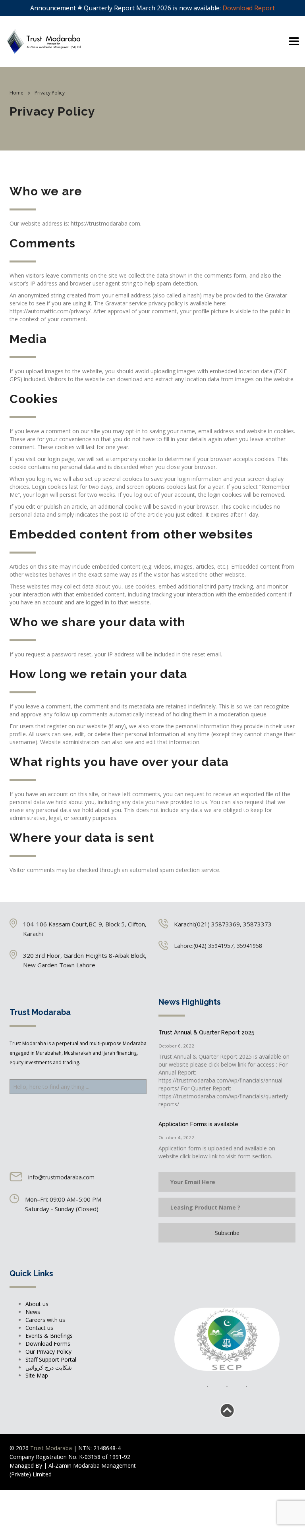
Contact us (39, 1327)
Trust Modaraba (51, 1448)
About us (36, 1304)
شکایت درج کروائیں (48, 1367)
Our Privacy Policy (48, 1351)
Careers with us (45, 1320)
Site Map (36, 1375)
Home (16, 92)
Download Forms (47, 1343)
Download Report (248, 8)
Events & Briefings (49, 1335)
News (32, 1312)
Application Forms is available (198, 1124)
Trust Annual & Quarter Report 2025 (206, 1032)
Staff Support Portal (50, 1359)
